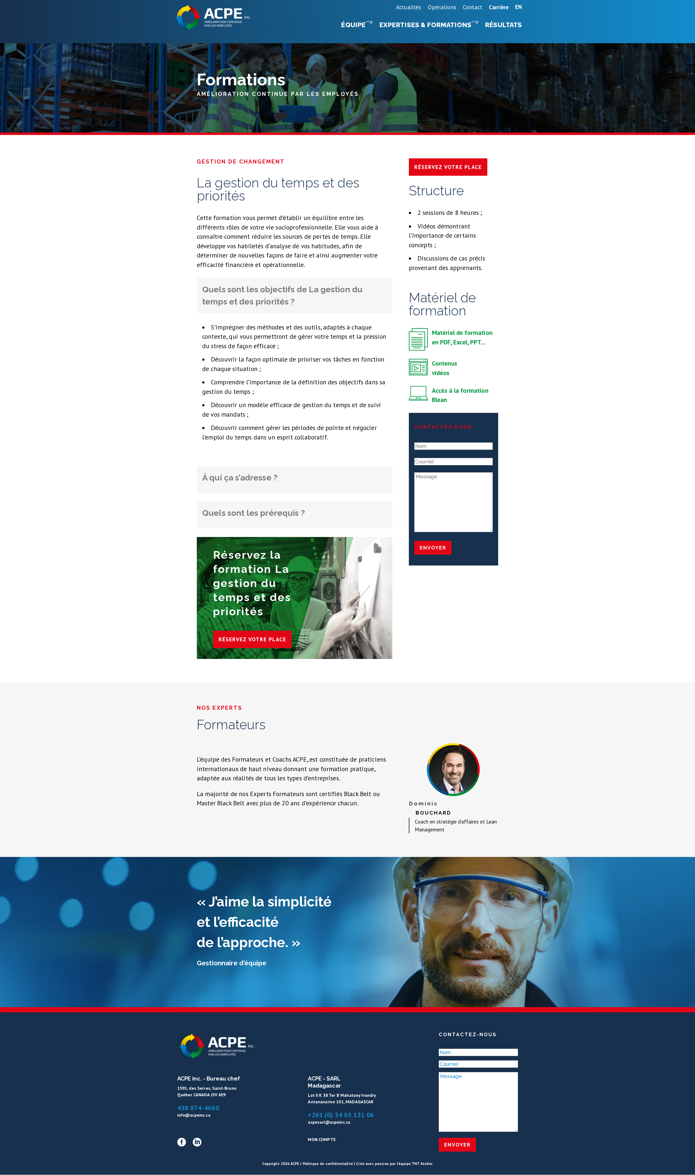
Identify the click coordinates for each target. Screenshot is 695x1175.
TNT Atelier (422, 1163)
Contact (472, 7)
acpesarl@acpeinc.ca (329, 1122)
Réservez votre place (252, 639)
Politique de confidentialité (328, 1163)
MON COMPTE (322, 1139)
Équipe (353, 25)
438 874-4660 (198, 1108)
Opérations (442, 7)
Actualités (408, 7)
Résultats (503, 25)
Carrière (498, 7)
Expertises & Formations (425, 25)
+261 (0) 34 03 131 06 (341, 1115)
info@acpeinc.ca (193, 1115)
